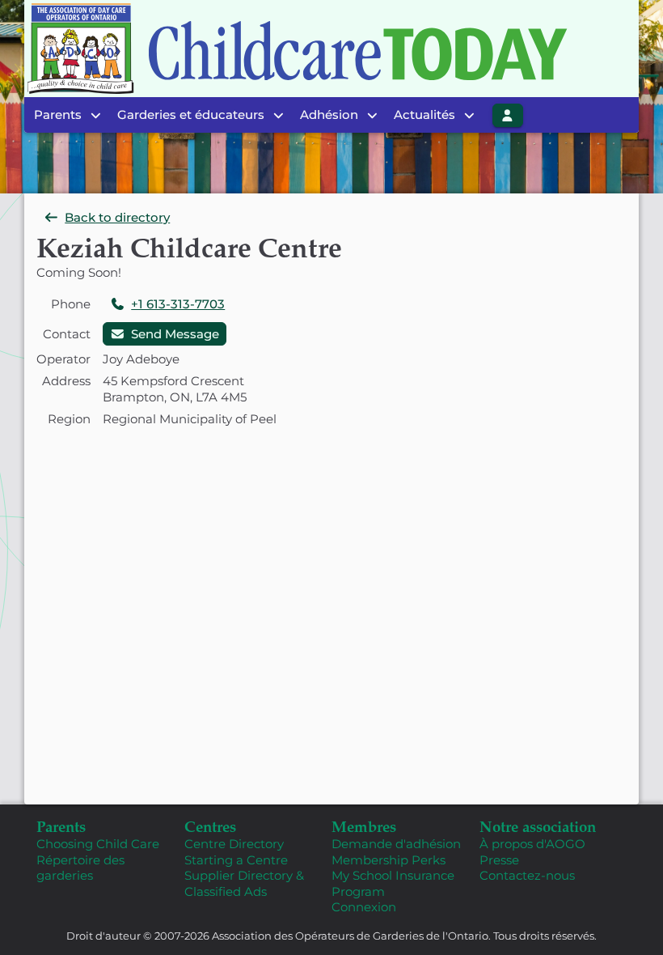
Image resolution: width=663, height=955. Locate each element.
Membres (364, 826)
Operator (63, 359)
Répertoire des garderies (80, 868)
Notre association (537, 826)
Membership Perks (389, 860)
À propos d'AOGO (532, 843)
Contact (67, 334)
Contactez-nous (527, 875)
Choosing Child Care (97, 843)
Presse (499, 860)
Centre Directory (234, 843)
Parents (61, 826)
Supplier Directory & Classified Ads (244, 883)
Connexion (364, 907)
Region (69, 419)
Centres (210, 826)
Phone (71, 304)
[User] (507, 115)
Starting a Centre (236, 860)
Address (66, 380)
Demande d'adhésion (396, 843)
